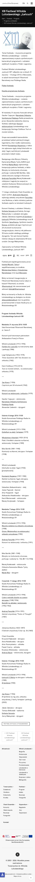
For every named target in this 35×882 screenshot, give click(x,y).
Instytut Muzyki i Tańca (10, 264)
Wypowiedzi (23, 757)
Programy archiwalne (10, 21)
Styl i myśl (22, 760)
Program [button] (22, 790)
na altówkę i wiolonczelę (14, 603)
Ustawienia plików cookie (23, 874)
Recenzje (22, 795)
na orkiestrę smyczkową (17, 526)
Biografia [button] (22, 752)
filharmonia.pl (7, 286)
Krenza (4, 225)
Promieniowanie (24, 765)
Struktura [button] (6, 792)
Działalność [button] (7, 790)
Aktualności (6, 749)
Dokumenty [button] (7, 795)
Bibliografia (22, 780)
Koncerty (6, 807)
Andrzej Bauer (7, 653)
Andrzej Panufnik (8, 540)
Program (16, 19)
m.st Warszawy (21, 273)
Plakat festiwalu (8, 86)
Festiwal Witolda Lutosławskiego (16, 724)
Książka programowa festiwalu (13, 91)
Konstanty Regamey (9, 476)
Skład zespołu (7, 810)
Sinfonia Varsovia (8, 211)
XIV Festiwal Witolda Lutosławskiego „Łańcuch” (9, 736)
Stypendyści (23, 813)
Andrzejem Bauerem (20, 195)
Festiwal (9, 19)
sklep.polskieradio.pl (9, 300)
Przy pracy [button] (22, 762)
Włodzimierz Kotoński (10, 438)
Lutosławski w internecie (23, 769)
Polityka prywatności (9, 874)
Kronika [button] (5, 798)
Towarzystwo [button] (8, 787)
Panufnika (28, 197)
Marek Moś (6, 573)
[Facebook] (18, 854)
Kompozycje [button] (23, 754)
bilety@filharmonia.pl (17, 289)
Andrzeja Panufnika (9, 178)
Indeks (21, 792)
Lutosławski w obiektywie (23, 773)
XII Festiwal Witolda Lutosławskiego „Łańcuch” (25, 736)
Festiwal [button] (22, 787)
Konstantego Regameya (16, 145)
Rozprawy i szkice (24, 777)
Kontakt (6, 822)
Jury (20, 810)
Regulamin (22, 807)
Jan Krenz (5, 382)
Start (3, 19)
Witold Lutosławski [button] (25, 749)
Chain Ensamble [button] (8, 804)
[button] (31, 3)
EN (24, 3)
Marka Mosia (13, 164)
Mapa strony (17, 876)
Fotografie (22, 798)
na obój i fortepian (12, 432)
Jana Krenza (14, 222)
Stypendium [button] (23, 804)
